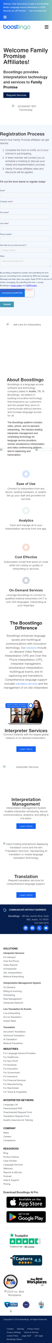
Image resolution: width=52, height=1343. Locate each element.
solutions (31, 647)
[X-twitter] (39, 928)
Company (9, 1128)
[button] (5, 17)
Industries (10, 1049)
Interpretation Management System (22, 983)
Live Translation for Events (17, 1009)
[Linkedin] (25, 928)
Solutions (10, 948)
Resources (11, 1148)
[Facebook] (32, 928)
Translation (9, 1027)
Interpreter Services (13, 953)
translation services (26, 683)
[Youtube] (46, 928)
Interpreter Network (18, 1100)
